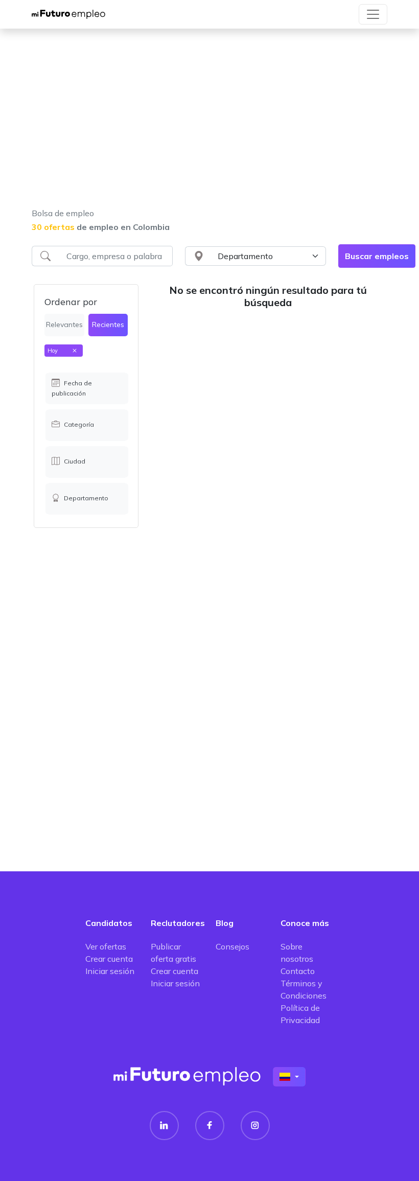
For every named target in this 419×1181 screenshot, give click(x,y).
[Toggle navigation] (373, 14)
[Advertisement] (209, 124)
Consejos (232, 946)
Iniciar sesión (109, 971)
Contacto (298, 971)
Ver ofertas (105, 946)
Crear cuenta (109, 959)
